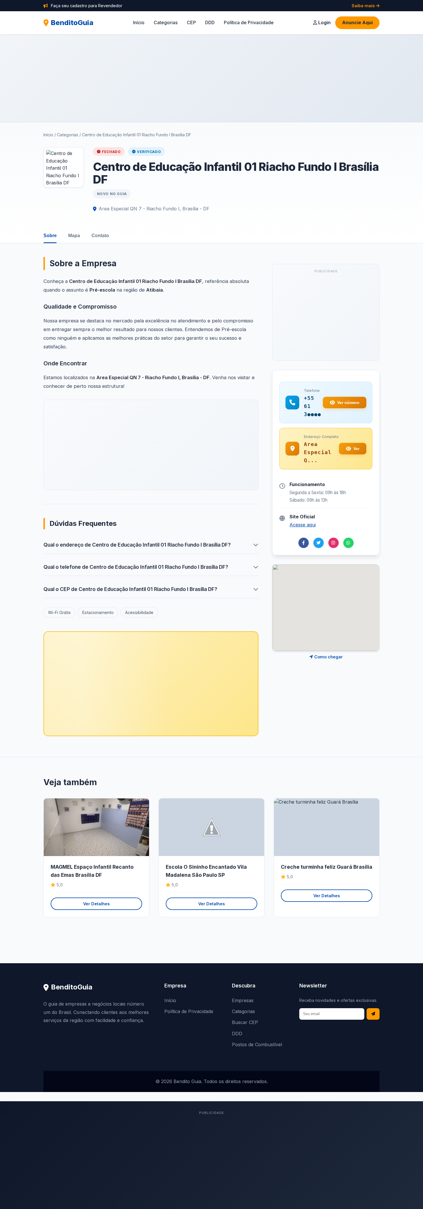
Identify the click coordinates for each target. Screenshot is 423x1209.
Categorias (166, 22)
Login (324, 22)
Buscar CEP (245, 1022)
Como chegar (328, 656)
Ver (356, 448)
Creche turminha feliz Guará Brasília (326, 867)
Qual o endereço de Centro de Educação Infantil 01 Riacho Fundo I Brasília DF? (137, 545)
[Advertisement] (211, 78)
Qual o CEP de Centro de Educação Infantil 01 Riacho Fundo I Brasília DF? (130, 589)
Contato (100, 235)
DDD (210, 22)
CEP (191, 22)
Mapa (74, 235)
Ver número (348, 402)
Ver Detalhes (96, 903)
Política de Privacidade (249, 22)
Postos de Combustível (257, 1044)
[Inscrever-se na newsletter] (373, 1014)
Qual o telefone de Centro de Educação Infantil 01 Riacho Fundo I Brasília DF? (135, 567)
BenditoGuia (72, 22)
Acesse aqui (302, 525)
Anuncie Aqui (357, 22)
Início (138, 22)
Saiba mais (364, 5)
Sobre (50, 235)
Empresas (243, 1000)
